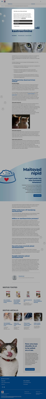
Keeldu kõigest (16, 23)
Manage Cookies (16, 26)
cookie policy (24, 18)
